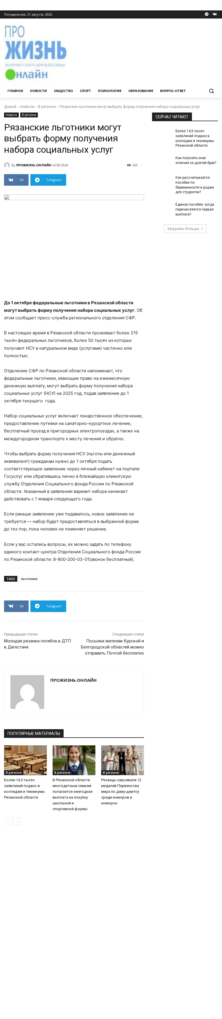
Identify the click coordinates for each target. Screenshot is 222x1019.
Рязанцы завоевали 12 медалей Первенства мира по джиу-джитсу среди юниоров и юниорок (121, 791)
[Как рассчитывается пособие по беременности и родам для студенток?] (162, 182)
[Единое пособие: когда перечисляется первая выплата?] (162, 209)
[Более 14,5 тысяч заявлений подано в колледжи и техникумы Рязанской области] (25, 760)
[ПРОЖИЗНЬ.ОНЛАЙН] (8, 165)
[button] (211, 91)
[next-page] (17, 821)
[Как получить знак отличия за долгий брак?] (162, 162)
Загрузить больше (183, 228)
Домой (10, 106)
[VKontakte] (214, 14)
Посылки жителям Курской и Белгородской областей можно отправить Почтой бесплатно (112, 647)
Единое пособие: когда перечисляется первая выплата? (194, 209)
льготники (29, 578)
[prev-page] (7, 821)
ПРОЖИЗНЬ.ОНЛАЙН (33, 165)
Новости (27, 106)
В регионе (47, 106)
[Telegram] (206, 14)
